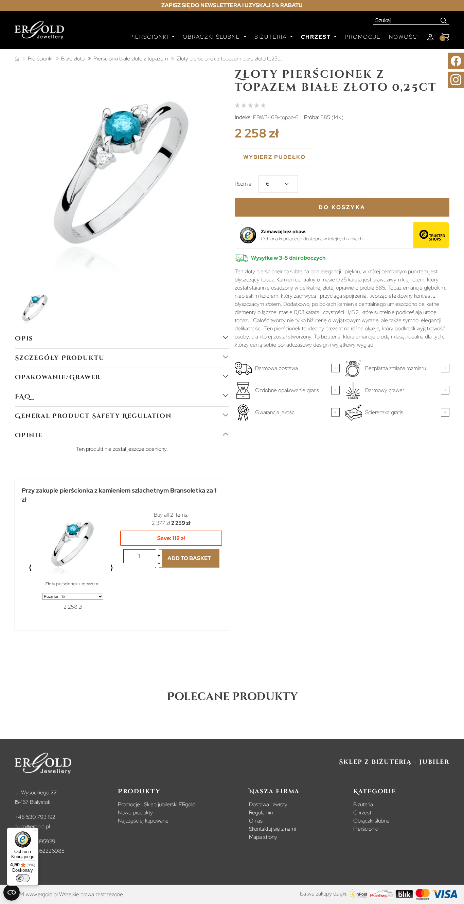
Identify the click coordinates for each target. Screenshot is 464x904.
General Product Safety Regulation (93, 416)
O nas (256, 820)
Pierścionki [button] (150, 36)
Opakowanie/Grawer (58, 377)
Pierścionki (365, 828)
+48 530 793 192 (35, 816)
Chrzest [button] (317, 36)
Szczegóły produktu (59, 358)
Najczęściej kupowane (143, 820)
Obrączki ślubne (371, 820)
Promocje (363, 36)
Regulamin (261, 812)
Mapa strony (263, 837)
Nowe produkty (135, 812)
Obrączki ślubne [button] (212, 36)
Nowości (404, 36)
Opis (24, 338)
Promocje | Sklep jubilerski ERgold (156, 804)
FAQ (23, 396)
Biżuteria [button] (271, 36)
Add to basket (189, 558)
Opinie (28, 435)
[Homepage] (39, 33)
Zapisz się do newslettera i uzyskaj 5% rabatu (232, 5)
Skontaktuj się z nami (272, 828)
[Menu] (34, 832)
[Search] (443, 20)
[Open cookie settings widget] (11, 892)
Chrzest (362, 812)
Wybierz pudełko (274, 157)
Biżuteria (363, 804)
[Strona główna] (17, 59)
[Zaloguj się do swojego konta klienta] (430, 37)
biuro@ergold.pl (32, 826)
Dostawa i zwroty (268, 804)
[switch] (23, 878)
